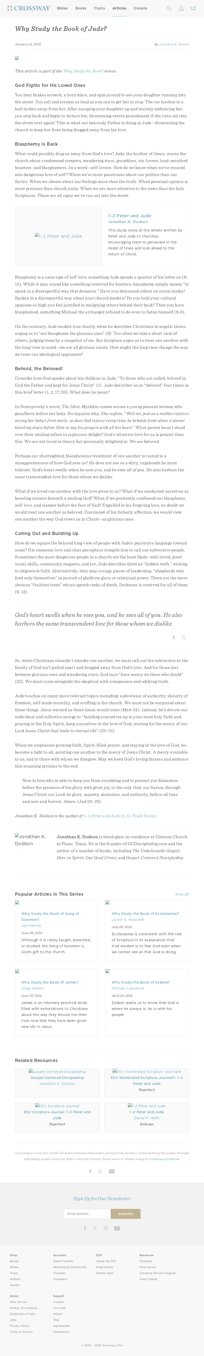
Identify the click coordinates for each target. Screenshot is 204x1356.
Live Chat (59, 1308)
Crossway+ (60, 1279)
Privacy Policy (19, 1326)
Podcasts (146, 1261)
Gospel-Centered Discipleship (57, 1078)
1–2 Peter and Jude (129, 215)
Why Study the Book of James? (49, 982)
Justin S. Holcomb (128, 920)
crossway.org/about (164, 1159)
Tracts (99, 8)
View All (182, 894)
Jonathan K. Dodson (174, 44)
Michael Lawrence (128, 988)
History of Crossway (23, 1308)
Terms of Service (21, 1332)
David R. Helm (146, 1118)
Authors (15, 1279)
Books (81, 8)
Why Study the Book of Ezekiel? (141, 982)
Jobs (13, 1320)
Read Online (104, 1267)
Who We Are (18, 1302)
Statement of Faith (22, 1314)
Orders (57, 1314)
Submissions (61, 1326)
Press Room (148, 1267)
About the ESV (106, 1261)
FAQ (56, 1320)
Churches (59, 1273)
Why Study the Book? (83, 70)
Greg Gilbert (32, 988)
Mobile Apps (104, 1273)
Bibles (62, 8)
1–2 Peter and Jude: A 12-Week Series (120, 815)
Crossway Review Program (158, 1273)
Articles (119, 8)
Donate (140, 8)
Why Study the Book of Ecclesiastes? (145, 914)
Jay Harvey (31, 926)
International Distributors (70, 1267)
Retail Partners (63, 1261)
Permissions (61, 1332)
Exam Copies (148, 1279)
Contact (58, 1302)
